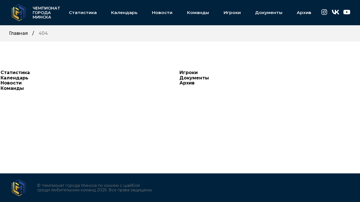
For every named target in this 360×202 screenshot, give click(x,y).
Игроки (232, 12)
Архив (304, 12)
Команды (198, 12)
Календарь (124, 12)
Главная (18, 33)
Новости (162, 12)
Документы (268, 12)
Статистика (83, 12)
